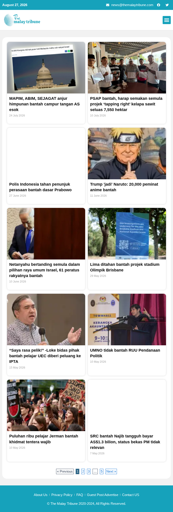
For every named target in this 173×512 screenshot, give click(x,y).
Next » (111, 471)
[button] (167, 20)
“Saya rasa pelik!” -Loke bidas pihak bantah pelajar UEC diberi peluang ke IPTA (45, 356)
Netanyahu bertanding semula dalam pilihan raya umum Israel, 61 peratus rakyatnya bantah (44, 270)
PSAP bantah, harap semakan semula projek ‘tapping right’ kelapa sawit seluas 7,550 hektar (126, 104)
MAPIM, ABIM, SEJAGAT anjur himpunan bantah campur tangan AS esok (44, 104)
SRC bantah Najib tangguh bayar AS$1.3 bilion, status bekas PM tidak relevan (125, 442)
